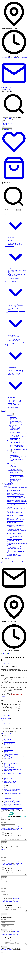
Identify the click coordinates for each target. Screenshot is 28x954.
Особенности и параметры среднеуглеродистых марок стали (16, 519)
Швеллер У (11, 403)
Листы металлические (13, 440)
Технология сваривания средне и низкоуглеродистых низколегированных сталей (15, 547)
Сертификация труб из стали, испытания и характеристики (14, 527)
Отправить (3, 842)
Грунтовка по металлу (14, 373)
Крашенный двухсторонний (15, 371)
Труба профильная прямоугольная (17, 270)
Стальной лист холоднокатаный (16, 311)
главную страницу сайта (16, 694)
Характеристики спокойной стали (16, 551)
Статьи (19, 57)
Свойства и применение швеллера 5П (17, 525)
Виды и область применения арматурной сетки (14, 534)
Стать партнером (8, 484)
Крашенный (11, 369)
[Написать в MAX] (10, 129)
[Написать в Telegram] (5, 129)
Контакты (3, 59)
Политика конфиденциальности (7, 808)
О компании (4, 57)
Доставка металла (8, 483)
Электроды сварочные (14, 243)
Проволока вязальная (13, 241)
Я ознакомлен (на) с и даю (11, 828)
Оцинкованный (12, 367)
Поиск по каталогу (7, 91)
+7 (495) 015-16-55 (7, 124)
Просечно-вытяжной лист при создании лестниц (15, 521)
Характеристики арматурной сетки (16, 550)
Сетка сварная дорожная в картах (17, 342)
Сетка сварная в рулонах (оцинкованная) (14, 337)
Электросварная (12, 271)
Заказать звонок (7, 127)
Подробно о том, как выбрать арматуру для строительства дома (16, 494)
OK (2, 952)
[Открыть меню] (2, 90)
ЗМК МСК (4, 696)
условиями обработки (6, 949)
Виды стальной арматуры (13, 490)
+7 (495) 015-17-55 (7, 126)
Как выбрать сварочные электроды (16, 491)
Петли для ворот (12, 275)
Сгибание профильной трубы (15, 496)
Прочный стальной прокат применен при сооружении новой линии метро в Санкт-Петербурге (17, 503)
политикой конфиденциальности (10, 827)
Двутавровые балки (13, 407)
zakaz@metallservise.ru (6, 591)
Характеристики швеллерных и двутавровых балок (15, 553)
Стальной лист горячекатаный (16, 304)
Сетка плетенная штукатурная (16, 339)
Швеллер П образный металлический (14, 405)
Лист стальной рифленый (15, 306)
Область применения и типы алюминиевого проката (14, 539)
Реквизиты (24, 57)
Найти (18, 117)
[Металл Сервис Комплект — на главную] (10, 90)
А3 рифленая (11, 239)
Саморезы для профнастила (15, 370)
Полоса (10, 398)
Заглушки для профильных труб (16, 274)
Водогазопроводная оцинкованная (13, 279)
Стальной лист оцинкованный (16, 305)
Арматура (9, 415)
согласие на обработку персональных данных (11, 829)
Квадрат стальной (13, 397)
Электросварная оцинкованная (16, 277)
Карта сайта (12, 809)
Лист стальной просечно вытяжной (13, 792)
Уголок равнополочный (14, 400)
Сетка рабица (11, 335)
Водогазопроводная (13, 273)
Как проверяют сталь (12, 511)
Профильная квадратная (14, 268)
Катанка (10, 240)
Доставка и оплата (12, 57)
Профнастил (10, 463)
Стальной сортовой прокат (14, 470)
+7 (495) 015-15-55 (7, 119)
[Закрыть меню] (5, 411)
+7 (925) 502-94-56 (5, 715)
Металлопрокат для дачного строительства (14, 537)
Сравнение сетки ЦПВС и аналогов (16, 500)
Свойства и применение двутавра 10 (16, 523)
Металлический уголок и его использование (14, 513)
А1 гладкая (11, 237)
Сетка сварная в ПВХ (14, 340)
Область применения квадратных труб (17, 541)
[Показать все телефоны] (2, 122)
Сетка (8, 450)
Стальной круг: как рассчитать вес (16, 529)
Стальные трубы (11, 425)
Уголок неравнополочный (15, 401)
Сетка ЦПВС (11, 343)
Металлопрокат (8, 413)
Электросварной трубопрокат (15, 555)
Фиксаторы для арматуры (15, 244)
